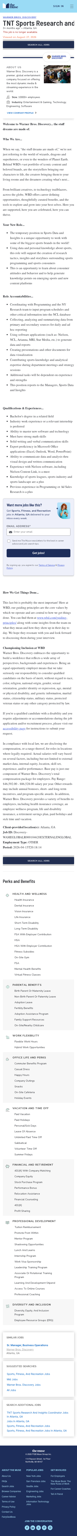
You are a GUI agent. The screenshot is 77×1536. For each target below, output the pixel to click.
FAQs (4, 1481)
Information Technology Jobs (37, 1502)
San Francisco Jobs (35, 1481)
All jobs (11, 1390)
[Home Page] (12, 6)
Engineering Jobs (35, 1491)
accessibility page (14, 728)
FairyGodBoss (9, 1516)
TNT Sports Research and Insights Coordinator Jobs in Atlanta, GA (37, 1414)
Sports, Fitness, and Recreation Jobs (28, 1425)
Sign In (58, 6)
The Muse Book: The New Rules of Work (61, 1482)
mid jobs (12, 1379)
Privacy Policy (8, 1506)
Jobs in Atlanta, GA (18, 1421)
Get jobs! (38, 553)
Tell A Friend (57, 1493)
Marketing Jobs (33, 1496)
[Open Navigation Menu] (72, 6)
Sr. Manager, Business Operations (27, 1345)
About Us (6, 1475)
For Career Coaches (61, 1488)
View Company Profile (20, 112)
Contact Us (7, 1511)
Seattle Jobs (32, 1486)
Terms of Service (47, 565)
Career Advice (9, 1496)
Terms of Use (8, 1501)
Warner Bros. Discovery (19, 17)
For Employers (58, 1475)
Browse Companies (11, 1491)
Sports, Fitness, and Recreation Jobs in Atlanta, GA (37, 1430)
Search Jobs (8, 1486)
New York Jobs (33, 1475)
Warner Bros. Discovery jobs (23, 1384)
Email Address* (19, 526)
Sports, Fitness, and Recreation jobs (28, 1373)
